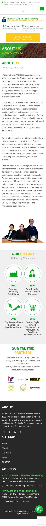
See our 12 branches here (23, 38)
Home (4, 443)
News (4, 457)
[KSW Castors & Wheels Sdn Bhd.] (23, 19)
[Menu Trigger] (42, 9)
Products (6, 453)
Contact (6, 462)
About (5, 448)
